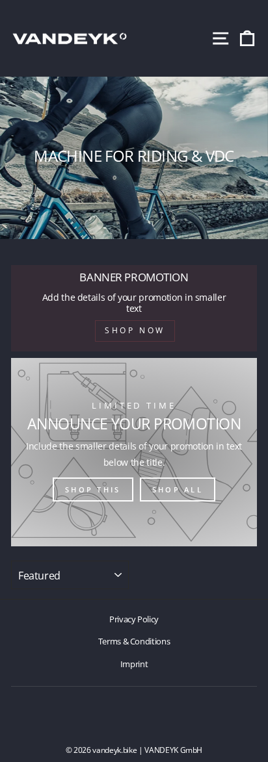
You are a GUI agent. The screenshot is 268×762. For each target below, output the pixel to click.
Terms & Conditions (134, 641)
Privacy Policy (134, 619)
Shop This (93, 489)
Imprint (134, 664)
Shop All (177, 489)
